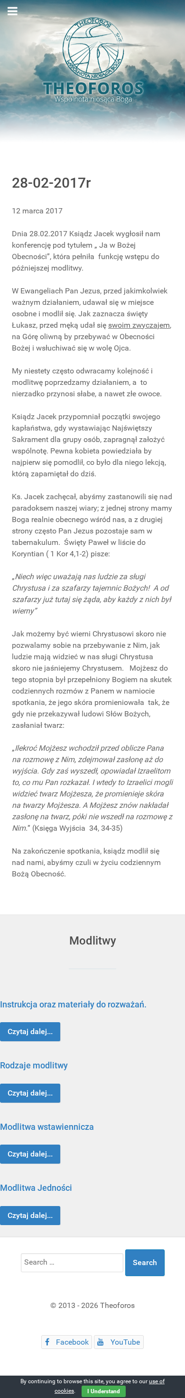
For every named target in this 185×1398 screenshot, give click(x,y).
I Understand (103, 1391)
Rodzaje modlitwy (34, 1065)
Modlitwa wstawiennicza (47, 1127)
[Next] (167, 1108)
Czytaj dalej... (30, 1031)
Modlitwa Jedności (36, 1188)
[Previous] (17, 1108)
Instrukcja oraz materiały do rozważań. (73, 1004)
